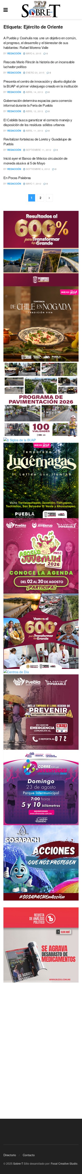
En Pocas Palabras (17, 177)
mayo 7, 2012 (33, 183)
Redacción (14, 53)
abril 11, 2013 (34, 130)
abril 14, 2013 (34, 92)
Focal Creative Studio (64, 1163)
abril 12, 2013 (34, 111)
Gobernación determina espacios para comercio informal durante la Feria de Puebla (37, 103)
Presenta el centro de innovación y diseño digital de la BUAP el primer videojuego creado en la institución (40, 83)
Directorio (9, 1155)
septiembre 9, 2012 (37, 169)
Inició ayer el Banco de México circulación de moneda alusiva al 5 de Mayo (35, 160)
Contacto (29, 1155)
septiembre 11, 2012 (38, 149)
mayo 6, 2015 (33, 53)
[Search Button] (76, 9)
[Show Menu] (5, 9)
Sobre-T (18, 1163)
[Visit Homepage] (41, 9)
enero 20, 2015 (34, 72)
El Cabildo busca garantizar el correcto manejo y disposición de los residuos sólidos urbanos (37, 122)
